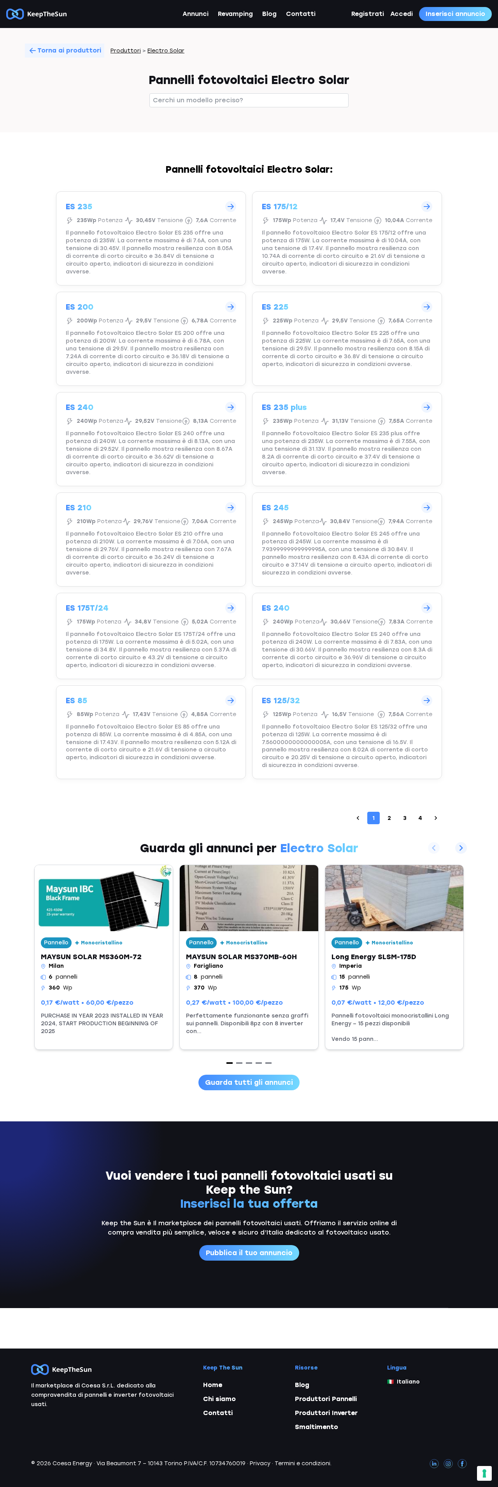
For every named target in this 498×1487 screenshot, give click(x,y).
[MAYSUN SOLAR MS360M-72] (104, 957)
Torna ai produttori (69, 50)
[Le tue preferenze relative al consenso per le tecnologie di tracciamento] (484, 1473)
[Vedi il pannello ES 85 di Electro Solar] (150, 732)
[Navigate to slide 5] (268, 1063)
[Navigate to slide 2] (239, 1063)
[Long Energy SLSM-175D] (394, 957)
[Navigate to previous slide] (434, 848)
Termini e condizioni (302, 1463)
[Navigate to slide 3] (249, 1063)
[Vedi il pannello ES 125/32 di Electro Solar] (347, 732)
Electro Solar (165, 50)
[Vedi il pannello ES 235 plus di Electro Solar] (347, 439)
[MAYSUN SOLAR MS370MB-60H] (249, 957)
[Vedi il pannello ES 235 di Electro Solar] (150, 238)
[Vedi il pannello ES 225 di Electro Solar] (347, 338)
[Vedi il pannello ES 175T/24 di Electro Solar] (150, 636)
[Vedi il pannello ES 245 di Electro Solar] (347, 539)
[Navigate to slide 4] (258, 1063)
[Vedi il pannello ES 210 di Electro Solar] (150, 539)
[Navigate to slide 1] (229, 1063)
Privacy (260, 1463)
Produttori (125, 50)
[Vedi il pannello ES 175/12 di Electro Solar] (347, 238)
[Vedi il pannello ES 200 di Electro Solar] (150, 338)
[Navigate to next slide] (461, 848)
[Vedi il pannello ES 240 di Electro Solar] (150, 439)
